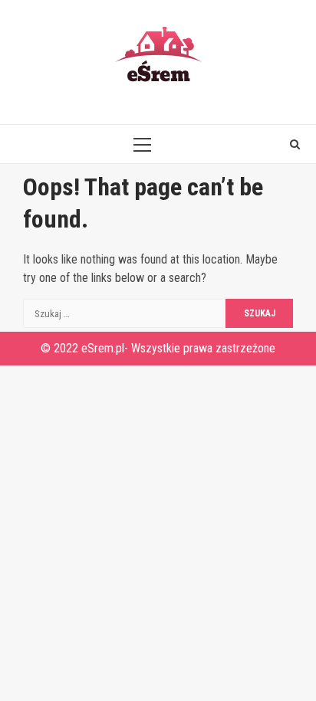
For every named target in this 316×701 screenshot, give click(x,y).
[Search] (294, 144)
